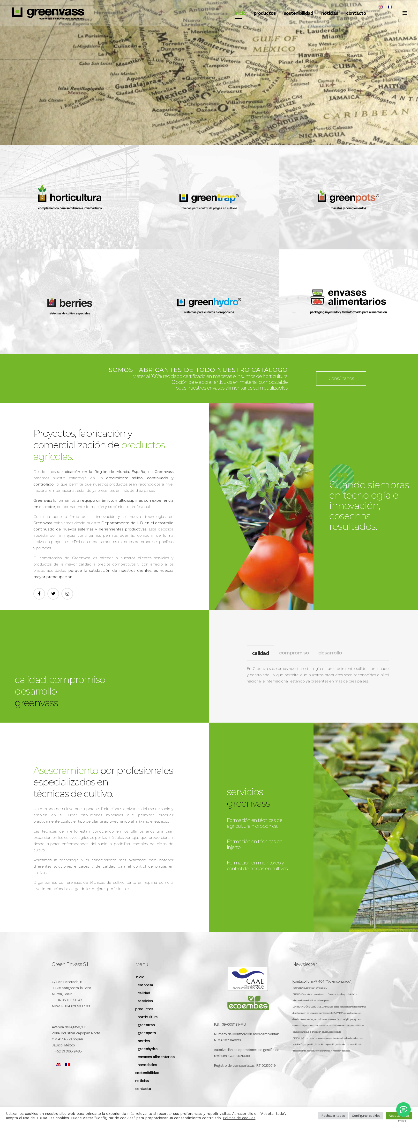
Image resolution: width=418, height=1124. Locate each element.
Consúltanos (341, 378)
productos (144, 1009)
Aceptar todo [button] (399, 1115)
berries (144, 1040)
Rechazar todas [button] (333, 1115)
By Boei (402, 1120)
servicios (145, 1001)
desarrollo (330, 653)
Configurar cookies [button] (366, 1115)
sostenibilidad (147, 1072)
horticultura (148, 1017)
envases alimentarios (156, 1056)
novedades (147, 1064)
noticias (142, 1080)
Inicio (139, 977)
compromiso (294, 653)
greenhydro (147, 1048)
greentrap (146, 1024)
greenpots (147, 1032)
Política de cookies (239, 1118)
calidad (260, 653)
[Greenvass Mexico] (403, 1109)
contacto (143, 1088)
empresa (145, 985)
